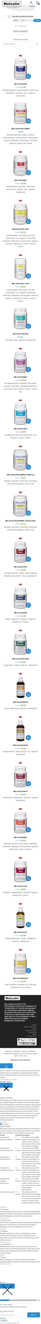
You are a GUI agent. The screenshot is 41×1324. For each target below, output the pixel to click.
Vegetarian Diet (20, 96)
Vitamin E (20, 246)
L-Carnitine (7, 386)
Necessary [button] (3, 1122)
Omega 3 (21, 438)
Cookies (34, 1034)
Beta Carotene (23, 235)
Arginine (24, 135)
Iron (17, 238)
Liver (29, 751)
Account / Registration (30, 1027)
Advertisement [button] (5, 1242)
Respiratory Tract (23, 984)
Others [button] (2, 1255)
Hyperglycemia (31, 938)
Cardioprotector (17, 797)
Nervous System (25, 140)
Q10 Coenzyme (8, 389)
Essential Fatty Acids (26, 435)
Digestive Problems (9, 751)
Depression (33, 573)
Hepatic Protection (21, 751)
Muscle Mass (15, 140)
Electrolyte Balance (12, 186)
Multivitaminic (16, 241)
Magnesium (22, 186)
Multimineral (6, 241)
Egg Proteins (15, 481)
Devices (34, 1025)
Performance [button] (4, 1218)
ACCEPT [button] (14, 1079)
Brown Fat (31, 135)
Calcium (8, 619)
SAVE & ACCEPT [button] (5, 1264)
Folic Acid (32, 235)
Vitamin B (26, 244)
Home (16, 26)
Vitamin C (33, 244)
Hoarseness (13, 984)
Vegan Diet (31, 93)
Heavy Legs (26, 892)
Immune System (33, 138)
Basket (34, 1028)
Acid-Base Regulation (9, 90)
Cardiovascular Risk (9, 138)
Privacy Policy (32, 1032)
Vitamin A (21, 389)
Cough (7, 984)
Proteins (27, 484)
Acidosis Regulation (22, 90)
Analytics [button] (3, 1229)
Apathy (27, 573)
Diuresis (7, 708)
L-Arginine (7, 140)
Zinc (20, 392)
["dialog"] (20, 1302)
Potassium (20, 189)
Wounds (29, 143)
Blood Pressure (7, 797)
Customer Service (31, 1036)
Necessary (5, 1124)
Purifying (17, 665)
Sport (25, 93)
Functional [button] (3, 1207)
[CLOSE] (6, 1085)
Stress (24, 576)
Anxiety (22, 573)
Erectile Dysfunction (21, 138)
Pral (32, 140)
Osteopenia (23, 619)
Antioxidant (23, 383)
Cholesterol (27, 797)
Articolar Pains (34, 90)
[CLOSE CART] (7, 1286)
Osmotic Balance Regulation (15, 484)
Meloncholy (7, 576)
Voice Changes (25, 987)
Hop (35, 435)
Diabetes (23, 938)
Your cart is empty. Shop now (9, 1323)
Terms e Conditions (31, 1030)
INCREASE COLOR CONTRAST (20, 1060)
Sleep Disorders (16, 576)
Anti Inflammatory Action (14, 135)
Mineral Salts (10, 93)
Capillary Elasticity (16, 892)
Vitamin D (28, 389)
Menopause (14, 438)
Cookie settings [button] (6, 1079)
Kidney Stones (15, 708)
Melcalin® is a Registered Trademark (16, 1051)
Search (9, 8)
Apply (33, 1315)
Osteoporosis (19, 93)
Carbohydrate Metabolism (12, 938)
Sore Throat (32, 984)
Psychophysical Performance (28, 386)
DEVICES (32, 6)
